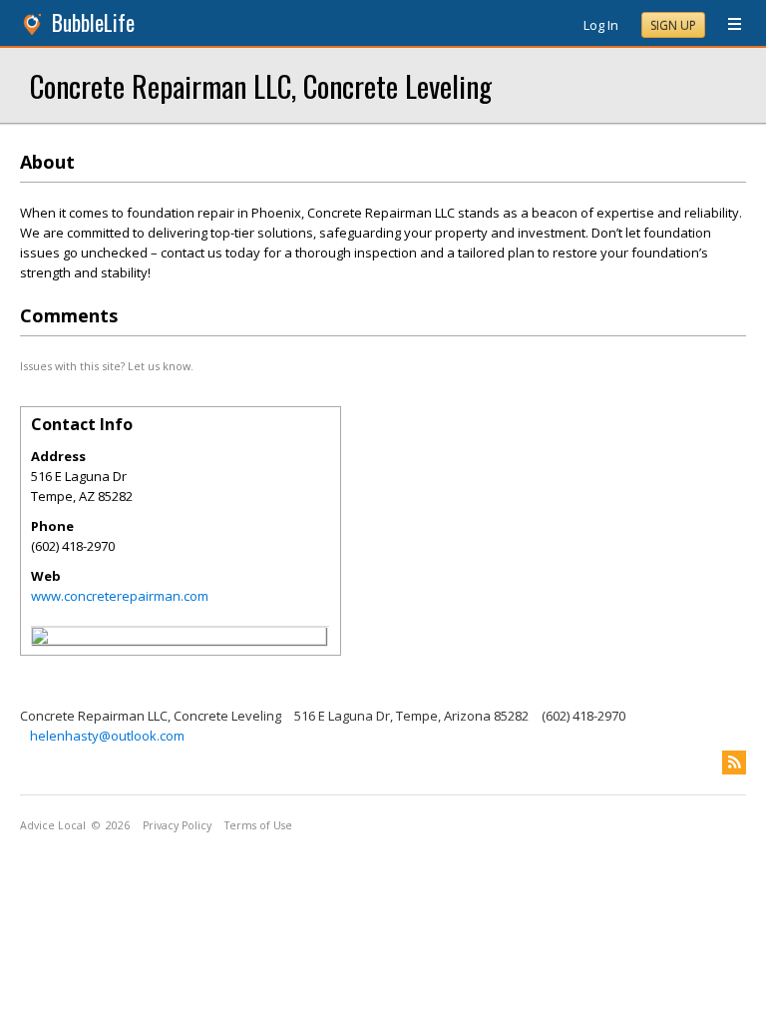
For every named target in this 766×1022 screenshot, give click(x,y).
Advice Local (53, 825)
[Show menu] (727, 25)
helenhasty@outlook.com (107, 736)
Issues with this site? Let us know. (106, 365)
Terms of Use (258, 825)
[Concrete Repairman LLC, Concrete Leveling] (40, 639)
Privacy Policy (177, 825)
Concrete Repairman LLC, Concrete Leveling (261, 85)
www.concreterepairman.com (119, 596)
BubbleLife (93, 22)
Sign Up (673, 25)
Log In (600, 25)
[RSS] (734, 762)
